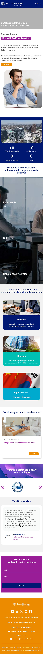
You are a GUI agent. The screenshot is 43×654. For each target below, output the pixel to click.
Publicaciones (33, 617)
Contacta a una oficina (27, 622)
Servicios (16, 617)
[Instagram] (17, 611)
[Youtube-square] (26, 611)
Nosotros (8, 617)
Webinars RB (19, 440)
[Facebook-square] (30, 611)
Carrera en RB (13, 622)
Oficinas (24, 617)
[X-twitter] (21, 611)
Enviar (21, 585)
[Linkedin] (12, 611)
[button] (2, 487)
